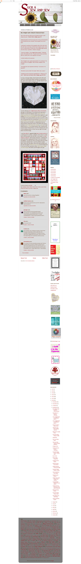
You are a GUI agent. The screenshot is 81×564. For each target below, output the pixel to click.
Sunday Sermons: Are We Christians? (56, 449)
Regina (25, 193)
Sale (58, 548)
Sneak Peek (55, 437)
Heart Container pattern (41, 133)
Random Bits (31, 548)
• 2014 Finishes (53, 175)
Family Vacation (32, 530)
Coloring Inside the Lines (54, 526)
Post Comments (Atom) (30, 260)
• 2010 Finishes (53, 169)
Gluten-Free (50, 533)
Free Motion (41, 532)
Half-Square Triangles (44, 536)
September (55, 407)
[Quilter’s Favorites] (56, 338)
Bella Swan (39, 524)
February (54, 513)
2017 (53, 389)
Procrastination (49, 546)
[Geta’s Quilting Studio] (55, 314)
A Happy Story (55, 446)
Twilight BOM (47, 554)
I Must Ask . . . (53, 537)
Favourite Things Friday (50, 530)
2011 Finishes (32, 521)
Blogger (52, 560)
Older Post (45, 258)
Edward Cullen (28, 529)
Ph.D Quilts (26, 188)
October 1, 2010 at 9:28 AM (29, 237)
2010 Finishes (24, 521)
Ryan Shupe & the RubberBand (50, 548)
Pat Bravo (31, 545)
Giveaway (44, 533)
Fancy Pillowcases (40, 530)
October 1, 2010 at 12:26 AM (29, 217)
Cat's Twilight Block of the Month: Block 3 (56, 422)
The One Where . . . (25, 553)
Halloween (52, 536)
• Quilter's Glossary (54, 180)
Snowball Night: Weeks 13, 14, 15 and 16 (56, 483)
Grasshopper (35, 536)
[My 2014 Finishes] (55, 196)
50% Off (39, 522)
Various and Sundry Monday (31, 556)
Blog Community (48, 524)
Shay (25, 221)
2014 (53, 392)
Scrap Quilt (23, 549)
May (54, 507)
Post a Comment (25, 252)
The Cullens (53, 552)
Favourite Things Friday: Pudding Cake (56, 453)
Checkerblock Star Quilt (25, 526)
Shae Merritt (26, 133)
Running (42, 548)
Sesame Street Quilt (31, 549)
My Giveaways (34, 543)
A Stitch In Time (50, 25)
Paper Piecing (24, 545)
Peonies (36, 545)
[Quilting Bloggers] (55, 341)
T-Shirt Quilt (33, 552)
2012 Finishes (40, 521)
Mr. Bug (37, 542)
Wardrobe (49, 556)
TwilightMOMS (53, 290)
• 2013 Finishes (53, 174)
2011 (53, 398)
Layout (33, 540)
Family (24, 530)
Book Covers (29, 525)
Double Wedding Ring (42, 528)
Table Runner (39, 552)
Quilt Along (57, 546)
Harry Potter (58, 536)
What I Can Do (27, 557)
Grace (22, 536)
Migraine (56, 540)
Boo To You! (55, 456)
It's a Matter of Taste (35, 539)
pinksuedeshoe (27, 241)
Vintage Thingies (42, 556)
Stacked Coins (57, 549)
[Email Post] (35, 185)
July (53, 503)
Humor (37, 537)
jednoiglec (26, 209)
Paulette (25, 228)
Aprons (29, 524)
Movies (31, 542)
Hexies (30, 537)
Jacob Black (45, 539)
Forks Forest (34, 532)
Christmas (37, 526)
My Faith (52, 542)
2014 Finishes (54, 521)
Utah (22, 556)
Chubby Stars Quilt (45, 526)
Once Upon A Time (55, 543)
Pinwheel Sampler (55, 545)
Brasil (43, 525)
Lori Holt (39, 540)
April (54, 509)
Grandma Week (28, 536)
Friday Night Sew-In (50, 532)
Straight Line (39, 550)
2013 (53, 394)
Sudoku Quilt (56, 550)
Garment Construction (28, 533)
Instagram (24, 539)
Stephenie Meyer (53, 287)
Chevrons (32, 526)
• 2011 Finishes (53, 171)
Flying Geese (27, 532)
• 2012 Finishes (53, 172)
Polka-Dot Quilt (30, 546)
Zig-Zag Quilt (46, 557)
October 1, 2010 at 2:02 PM (29, 250)
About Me (27, 25)
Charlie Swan (56, 525)
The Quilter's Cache (54, 288)
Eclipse (22, 529)
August (54, 502)
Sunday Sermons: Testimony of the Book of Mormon (56, 487)
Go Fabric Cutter (44, 535)
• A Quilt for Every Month (55, 177)
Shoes (38, 549)
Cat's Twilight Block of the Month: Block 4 (56, 418)
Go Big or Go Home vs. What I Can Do (32, 535)
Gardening (58, 532)
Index (59, 537)
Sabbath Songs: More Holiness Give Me (56, 429)
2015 (53, 391)
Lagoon (28, 540)
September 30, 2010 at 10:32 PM (30, 205)
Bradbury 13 (37, 525)
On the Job (48, 543)
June (54, 505)
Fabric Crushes (57, 529)
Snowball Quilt (50, 549)
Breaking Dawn (49, 525)
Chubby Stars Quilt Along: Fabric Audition (56, 479)
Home (22, 25)
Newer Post (24, 258)
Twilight (40, 554)
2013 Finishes (47, 521)
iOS (28, 539)
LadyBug (23, 540)
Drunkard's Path (55, 528)
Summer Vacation (25, 552)
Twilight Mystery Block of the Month (38, 110)
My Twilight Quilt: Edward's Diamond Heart (56, 410)
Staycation (24, 550)
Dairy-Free (23, 528)
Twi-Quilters (33, 554)
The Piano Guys (34, 553)
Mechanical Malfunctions (48, 540)
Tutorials (43, 25)
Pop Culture (30, 188)
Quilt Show (25, 548)
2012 (53, 396)
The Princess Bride (42, 553)
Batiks (34, 524)
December (55, 401)
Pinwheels (23, 546)
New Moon (42, 543)
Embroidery (36, 529)
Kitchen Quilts (56, 539)
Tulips (22, 554)
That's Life (46, 552)
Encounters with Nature (46, 529)
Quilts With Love (53, 285)
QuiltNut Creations (27, 201)
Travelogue (57, 553)
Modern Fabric (24, 542)
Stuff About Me (47, 550)
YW (41, 557)
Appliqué (23, 524)
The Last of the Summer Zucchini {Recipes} (56, 443)
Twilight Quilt (35, 188)
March (54, 511)
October (54, 405)
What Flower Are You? (55, 240)
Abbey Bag (56, 522)
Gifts (37, 533)
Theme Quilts (49, 553)
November (55, 403)
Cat (29, 110)
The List (58, 552)
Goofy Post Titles (54, 535)
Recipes (33, 25)
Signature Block (44, 549)
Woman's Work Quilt (35, 557)
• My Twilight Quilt (53, 179)
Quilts (38, 25)
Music (43, 542)
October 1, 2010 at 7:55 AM (29, 224)
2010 (53, 400)
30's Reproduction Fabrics (30, 522)
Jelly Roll (50, 539)
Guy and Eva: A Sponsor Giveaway (55, 414)
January (54, 514)
